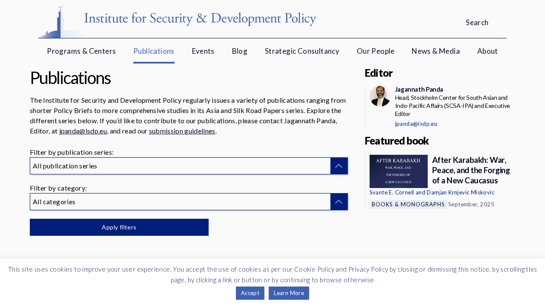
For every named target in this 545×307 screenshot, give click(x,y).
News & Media (436, 50)
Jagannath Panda (419, 89)
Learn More (289, 293)
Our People (376, 50)
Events (203, 50)
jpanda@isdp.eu (83, 131)
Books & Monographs (408, 204)
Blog (240, 50)
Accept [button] (250, 293)
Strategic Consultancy (302, 50)
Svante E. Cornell (392, 192)
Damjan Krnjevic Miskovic (460, 192)
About (487, 50)
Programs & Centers (81, 50)
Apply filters (119, 227)
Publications (154, 50)
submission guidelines (182, 131)
